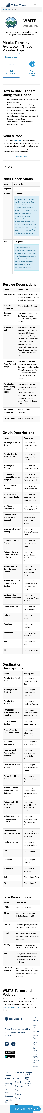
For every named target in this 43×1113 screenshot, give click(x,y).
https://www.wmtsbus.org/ (12, 1007)
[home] (17, 5)
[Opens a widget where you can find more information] (33, 1109)
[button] (35, 5)
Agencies (6, 9)
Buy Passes (21, 1109)
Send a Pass (17, 140)
